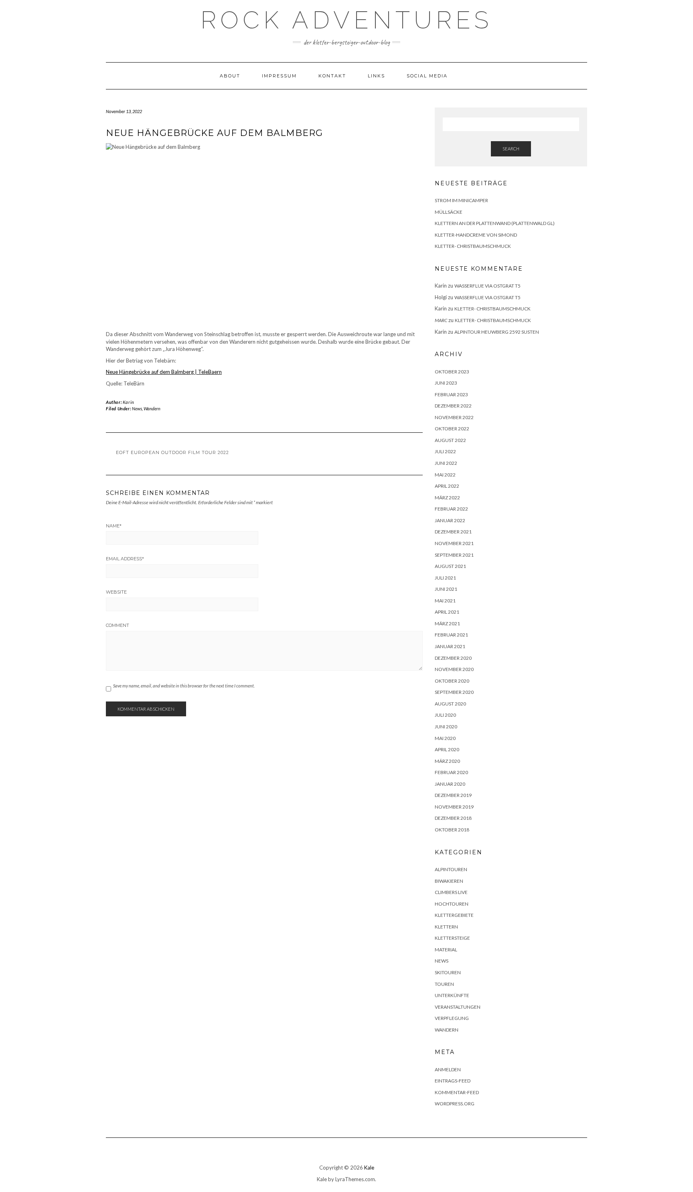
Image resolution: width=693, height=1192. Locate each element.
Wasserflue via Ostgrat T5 (487, 286)
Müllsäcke (448, 212)
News (137, 408)
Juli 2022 (445, 451)
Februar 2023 (451, 394)
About (230, 76)
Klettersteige (452, 938)
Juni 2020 (446, 727)
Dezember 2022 (453, 406)
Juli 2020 (445, 715)
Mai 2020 (445, 738)
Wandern (152, 408)
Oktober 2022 (452, 429)
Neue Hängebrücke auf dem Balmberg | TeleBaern (164, 372)
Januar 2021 (450, 646)
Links (376, 76)
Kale (369, 1167)
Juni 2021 (446, 589)
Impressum (279, 76)
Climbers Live (451, 892)
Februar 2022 (451, 509)
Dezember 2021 (453, 532)
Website (116, 592)
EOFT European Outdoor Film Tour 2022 (172, 452)
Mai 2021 (445, 601)
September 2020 (454, 692)
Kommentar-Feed (457, 1092)
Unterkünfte (452, 995)
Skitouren (448, 972)
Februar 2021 (451, 635)
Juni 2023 (446, 383)
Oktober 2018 (452, 830)
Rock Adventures (346, 20)
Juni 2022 (446, 463)
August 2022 (450, 440)
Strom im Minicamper (461, 200)
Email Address (125, 559)
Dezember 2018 (453, 818)
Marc (441, 320)
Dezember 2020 (453, 658)
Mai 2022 (445, 475)
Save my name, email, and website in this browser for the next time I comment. (184, 685)
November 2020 (454, 669)
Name (114, 526)
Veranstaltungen (457, 1007)
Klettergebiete (454, 915)
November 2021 (454, 543)
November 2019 (454, 807)
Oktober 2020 (452, 681)
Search (511, 148)
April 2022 (447, 486)
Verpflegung (452, 1018)
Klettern (446, 927)
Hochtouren (451, 904)
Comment (117, 625)
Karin (128, 402)
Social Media (427, 76)
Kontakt (332, 76)
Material (446, 950)
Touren (444, 984)
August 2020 (450, 704)
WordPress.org (454, 1104)
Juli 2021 (445, 578)
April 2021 (447, 612)
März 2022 (447, 498)
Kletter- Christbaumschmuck (473, 246)
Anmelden (448, 1069)
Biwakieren (449, 881)
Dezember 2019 (453, 795)
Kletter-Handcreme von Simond (476, 235)
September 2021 (454, 555)
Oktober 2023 (452, 372)
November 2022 (454, 417)
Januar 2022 (450, 520)
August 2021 (450, 566)
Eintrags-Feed (452, 1081)
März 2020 (447, 761)
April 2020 (447, 749)
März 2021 (447, 623)
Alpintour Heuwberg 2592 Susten (496, 332)
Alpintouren (451, 869)
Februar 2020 (451, 772)
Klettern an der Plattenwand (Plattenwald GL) (495, 223)
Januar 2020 (450, 784)
